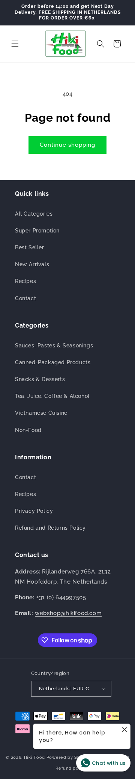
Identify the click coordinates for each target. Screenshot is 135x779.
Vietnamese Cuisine (41, 413)
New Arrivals (32, 264)
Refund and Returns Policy (50, 528)
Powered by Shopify (69, 757)
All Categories (33, 214)
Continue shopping (67, 145)
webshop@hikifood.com (68, 613)
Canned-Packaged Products (52, 362)
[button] (15, 44)
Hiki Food (34, 757)
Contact (25, 298)
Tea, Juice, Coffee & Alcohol (52, 396)
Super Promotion (37, 231)
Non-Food (28, 430)
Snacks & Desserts (40, 379)
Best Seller (29, 247)
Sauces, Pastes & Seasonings (54, 346)
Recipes (25, 281)
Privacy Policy (34, 511)
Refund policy (71, 768)
